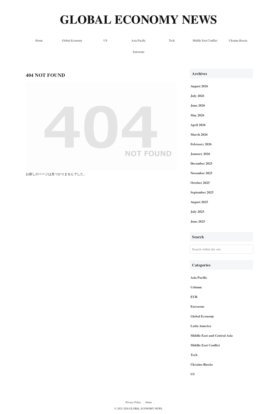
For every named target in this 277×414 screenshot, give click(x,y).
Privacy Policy (133, 402)
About (148, 402)
